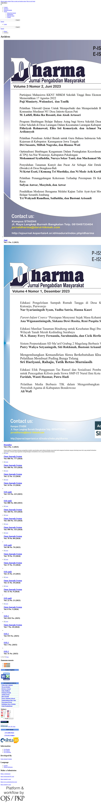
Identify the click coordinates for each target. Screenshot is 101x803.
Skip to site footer (30, 1)
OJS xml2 (8, 492)
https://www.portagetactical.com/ (9, 782)
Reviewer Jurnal (6, 689)
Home (5, 31)
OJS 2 (6, 616)
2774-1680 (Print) (9, 732)
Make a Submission (5, 773)
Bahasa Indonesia (8, 767)
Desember (8, 445)
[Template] (5, 680)
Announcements (8, 10)
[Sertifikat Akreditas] (10, 742)
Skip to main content (6, 1)
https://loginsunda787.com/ (7, 776)
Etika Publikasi (6, 690)
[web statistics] (5, 722)
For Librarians (7, 752)
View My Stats (11, 726)
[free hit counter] (4, 726)
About (5, 11)
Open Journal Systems (6, 759)
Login (5, 24)
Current (6, 7)
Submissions (10, 14)
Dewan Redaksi (6, 687)
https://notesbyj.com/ (6, 779)
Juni (5, 240)
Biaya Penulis (5, 696)
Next (7, 657)
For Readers (7, 749)
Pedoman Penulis (6, 692)
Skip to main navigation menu (18, 1)
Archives (6, 8)
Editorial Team (10, 15)
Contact (9, 17)
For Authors (7, 750)
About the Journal (11, 13)
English (6, 765)
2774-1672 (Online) (9, 735)
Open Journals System (13, 456)
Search (17, 20)
